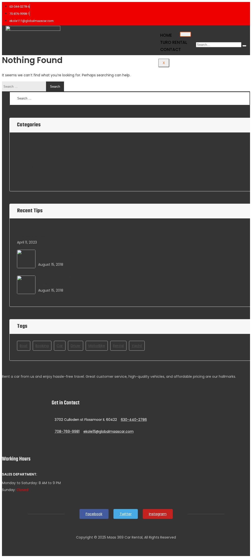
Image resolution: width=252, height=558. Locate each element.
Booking (42, 345)
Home (166, 35)
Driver (75, 345)
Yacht (137, 345)
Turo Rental (173, 42)
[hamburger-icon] (185, 34)
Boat (21, 142)
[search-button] (244, 46)
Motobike (25, 167)
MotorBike (96, 345)
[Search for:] (25, 86)
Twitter (126, 513)
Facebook (94, 513)
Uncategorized (30, 180)
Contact (170, 49)
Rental (118, 345)
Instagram (158, 513)
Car (20, 155)
